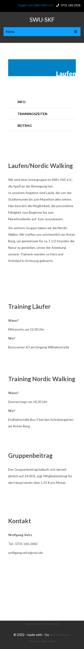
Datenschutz (51, 624)
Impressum (33, 624)
